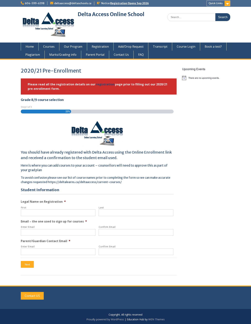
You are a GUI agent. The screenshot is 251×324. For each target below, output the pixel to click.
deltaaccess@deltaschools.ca (72, 3)
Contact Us (121, 55)
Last (101, 207)
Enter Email (28, 227)
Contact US (32, 296)
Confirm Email (107, 227)
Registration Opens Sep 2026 (129, 3)
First (23, 207)
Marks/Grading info (62, 55)
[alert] (206, 78)
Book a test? (213, 47)
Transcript (160, 47)
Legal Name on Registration (43, 202)
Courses (49, 47)
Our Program (73, 47)
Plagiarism (32, 55)
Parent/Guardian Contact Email (45, 241)
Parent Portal (95, 55)
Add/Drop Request (131, 47)
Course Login (186, 47)
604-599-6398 (34, 3)
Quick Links (216, 3)
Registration (100, 47)
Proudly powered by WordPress (105, 319)
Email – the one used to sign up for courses (54, 221)
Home (30, 47)
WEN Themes (156, 319)
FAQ (141, 55)
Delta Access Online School (111, 14)
